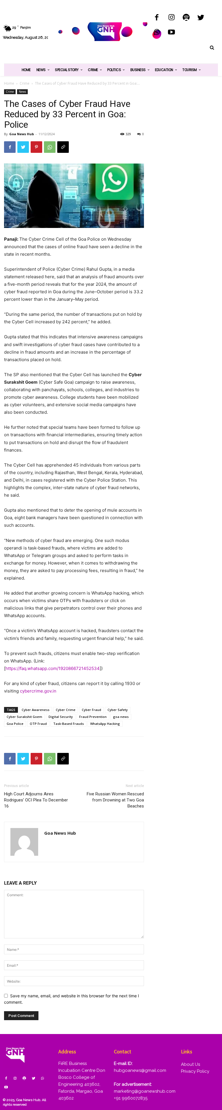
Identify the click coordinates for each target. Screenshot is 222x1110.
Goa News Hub (21, 134)
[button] (212, 47)
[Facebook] (157, 18)
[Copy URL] (63, 147)
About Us (190, 1064)
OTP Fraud (38, 723)
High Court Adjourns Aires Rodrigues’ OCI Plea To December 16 (36, 800)
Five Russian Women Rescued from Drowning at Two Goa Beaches (115, 800)
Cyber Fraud (91, 710)
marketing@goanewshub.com (144, 1091)
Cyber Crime (65, 710)
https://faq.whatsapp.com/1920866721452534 (52, 668)
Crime (24, 83)
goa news (121, 716)
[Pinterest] (36, 147)
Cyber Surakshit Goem (24, 716)
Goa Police (15, 723)
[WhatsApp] (157, 33)
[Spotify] (186, 18)
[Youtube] (171, 33)
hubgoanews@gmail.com (140, 1070)
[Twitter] (201, 18)
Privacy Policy (195, 1071)
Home (9, 83)
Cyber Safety (118, 710)
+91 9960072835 (130, 1098)
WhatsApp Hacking (105, 723)
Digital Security (61, 716)
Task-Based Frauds (68, 723)
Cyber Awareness (35, 710)
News (22, 92)
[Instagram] (171, 18)
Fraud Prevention (93, 716)
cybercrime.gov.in (38, 691)
